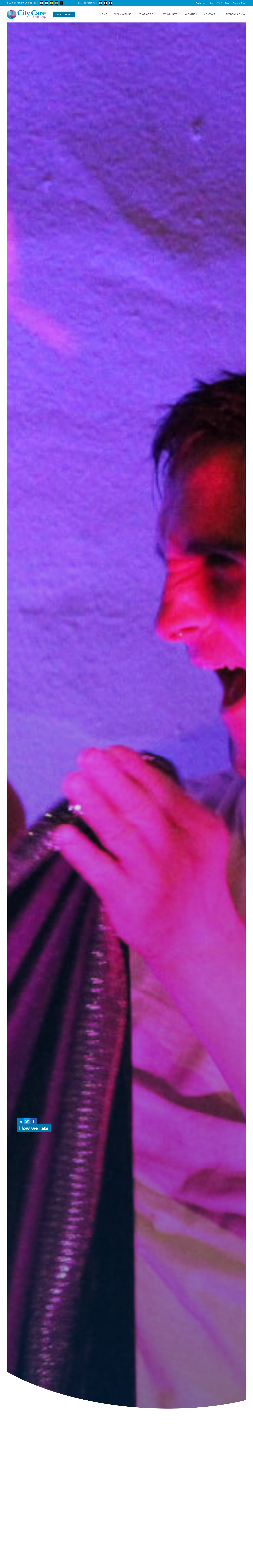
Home (103, 14)
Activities (190, 14)
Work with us (122, 14)
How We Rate (169, 14)
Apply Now (63, 14)
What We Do (146, 14)
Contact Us (211, 14)
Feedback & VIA (235, 14)
